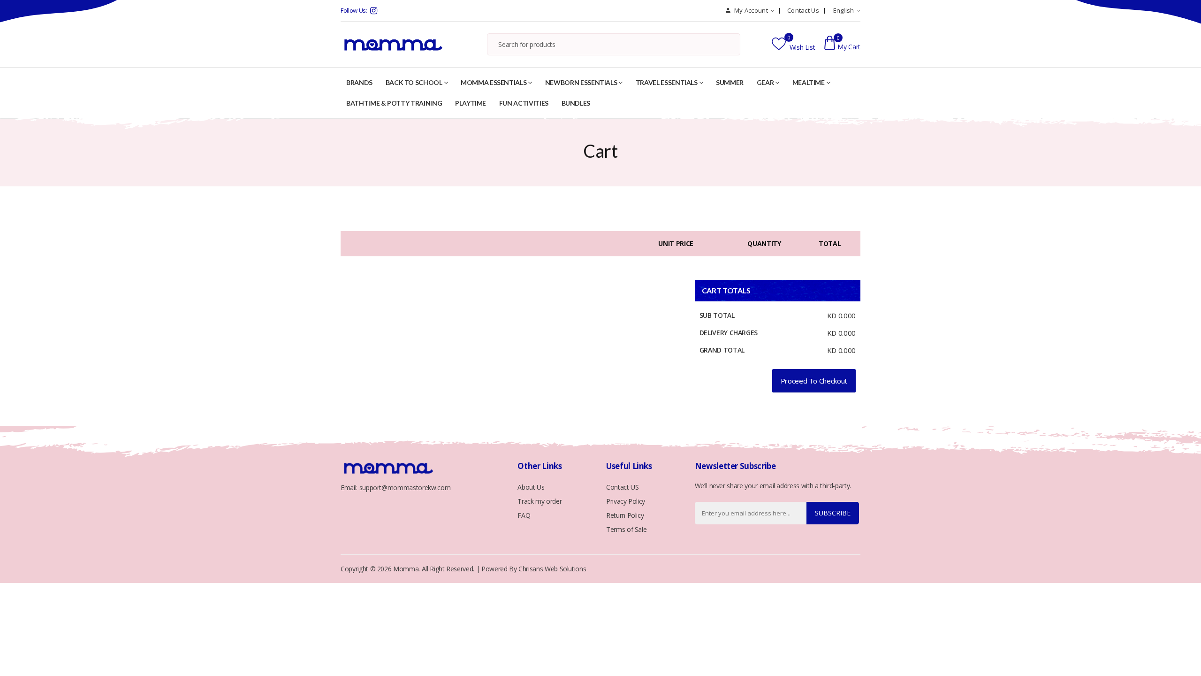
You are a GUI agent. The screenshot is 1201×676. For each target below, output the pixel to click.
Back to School (414, 82)
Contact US (622, 487)
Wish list (801, 47)
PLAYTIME (470, 103)
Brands (359, 82)
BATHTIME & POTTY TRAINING (394, 103)
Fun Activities (523, 103)
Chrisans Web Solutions (552, 568)
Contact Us (803, 10)
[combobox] (613, 45)
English (843, 10)
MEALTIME (808, 82)
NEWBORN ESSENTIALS (581, 82)
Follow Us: (354, 10)
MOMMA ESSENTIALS (493, 82)
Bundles (576, 103)
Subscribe (833, 512)
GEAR (765, 82)
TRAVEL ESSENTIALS (667, 82)
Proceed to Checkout (814, 380)
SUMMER (730, 82)
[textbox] (613, 44)
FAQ (523, 515)
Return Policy (625, 515)
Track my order (539, 501)
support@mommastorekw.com (405, 487)
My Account (750, 10)
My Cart (848, 46)
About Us (530, 487)
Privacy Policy (625, 501)
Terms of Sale (626, 529)
